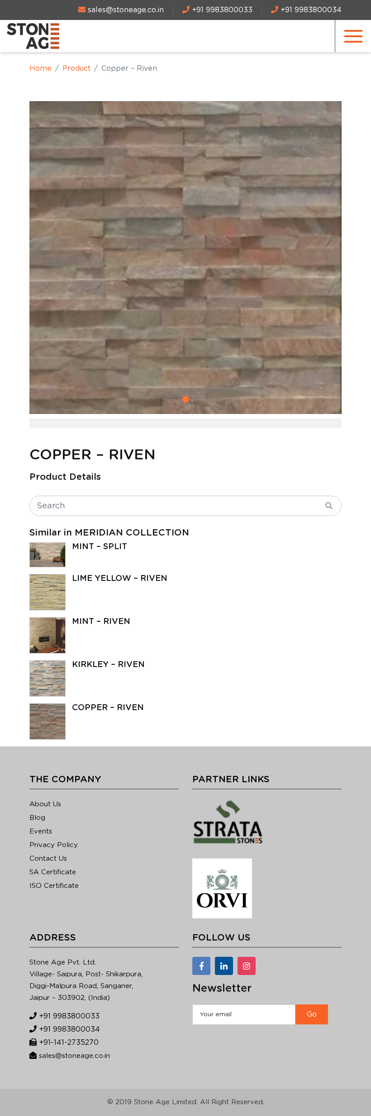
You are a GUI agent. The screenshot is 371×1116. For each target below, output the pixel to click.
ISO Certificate (54, 885)
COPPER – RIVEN (108, 708)
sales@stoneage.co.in (74, 1056)
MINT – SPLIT (99, 547)
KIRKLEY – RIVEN (108, 665)
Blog (37, 817)
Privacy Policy (53, 845)
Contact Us (48, 858)
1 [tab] (185, 399)
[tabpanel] (185, 257)
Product (76, 68)
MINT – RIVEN (101, 622)
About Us (45, 804)
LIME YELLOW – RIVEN (119, 579)
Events (40, 831)
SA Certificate (52, 872)
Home (40, 68)
